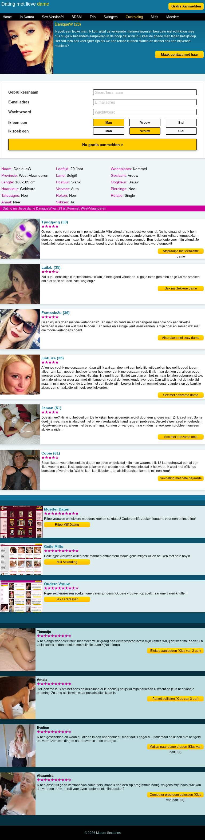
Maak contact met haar (179, 55)
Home (7, 17)
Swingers (111, 17)
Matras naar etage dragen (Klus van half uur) (175, 747)
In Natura (27, 17)
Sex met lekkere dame (181, 288)
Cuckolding (134, 17)
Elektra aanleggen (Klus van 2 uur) (175, 651)
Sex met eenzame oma (181, 437)
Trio (93, 17)
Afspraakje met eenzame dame (181, 251)
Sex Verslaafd (53, 17)
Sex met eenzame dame (180, 395)
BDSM (77, 17)
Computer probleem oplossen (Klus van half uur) (175, 795)
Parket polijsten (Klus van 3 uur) (175, 699)
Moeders (173, 17)
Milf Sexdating (67, 562)
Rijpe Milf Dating (67, 524)
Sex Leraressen (67, 599)
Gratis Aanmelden (186, 6)
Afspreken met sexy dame (180, 338)
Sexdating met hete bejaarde (181, 478)
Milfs (154, 17)
